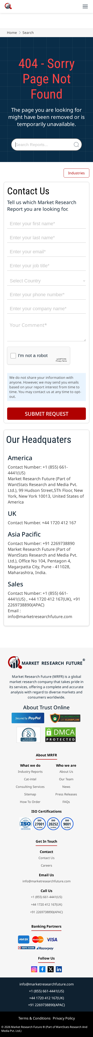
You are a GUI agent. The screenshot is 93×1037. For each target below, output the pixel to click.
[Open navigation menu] (85, 6)
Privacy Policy (64, 1018)
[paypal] (27, 718)
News (66, 787)
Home (12, 32)
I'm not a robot (33, 355)
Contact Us (46, 858)
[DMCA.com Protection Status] (60, 735)
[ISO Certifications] (46, 822)
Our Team (66, 779)
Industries (76, 173)
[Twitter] (51, 969)
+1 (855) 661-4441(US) (46, 897)
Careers (46, 865)
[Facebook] (42, 969)
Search (28, 32)
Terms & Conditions (34, 1018)
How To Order (30, 802)
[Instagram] (34, 969)
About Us (66, 771)
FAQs (66, 802)
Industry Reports (30, 771)
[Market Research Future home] (8, 6)
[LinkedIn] (59, 969)
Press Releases (66, 794)
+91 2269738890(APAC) (46, 912)
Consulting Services (30, 787)
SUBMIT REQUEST (46, 413)
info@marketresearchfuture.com (46, 881)
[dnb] (28, 735)
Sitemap (30, 794)
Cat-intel (30, 779)
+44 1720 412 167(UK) (46, 904)
